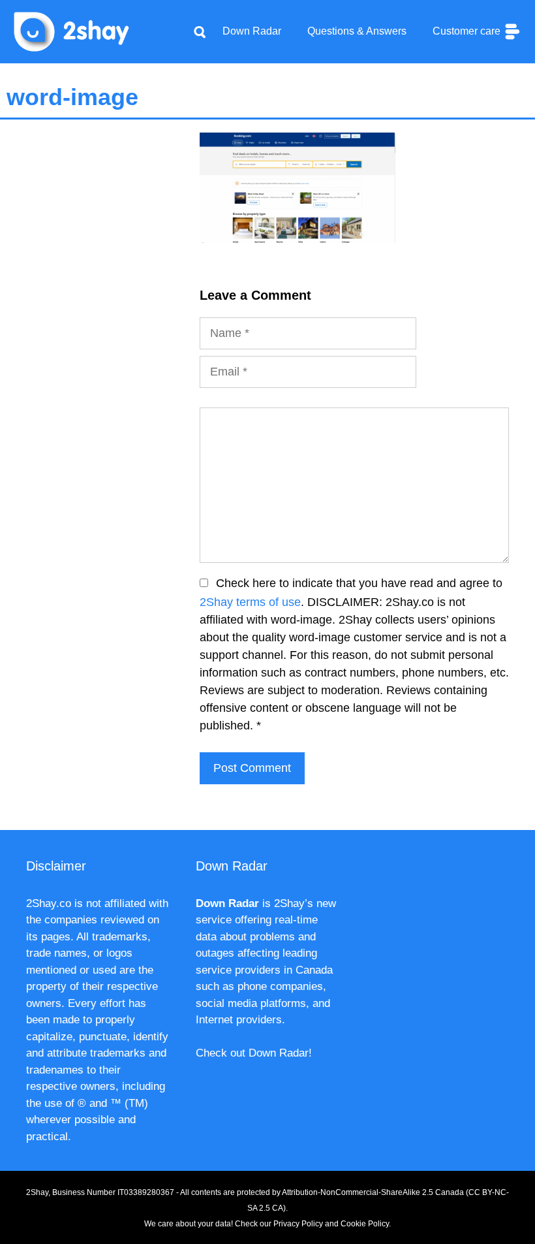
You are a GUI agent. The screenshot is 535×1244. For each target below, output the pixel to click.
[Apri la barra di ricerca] (199, 31)
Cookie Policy (365, 1223)
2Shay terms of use (250, 602)
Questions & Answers (356, 31)
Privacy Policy (298, 1223)
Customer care (468, 31)
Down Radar (251, 31)
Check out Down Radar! (254, 1053)
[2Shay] (71, 30)
